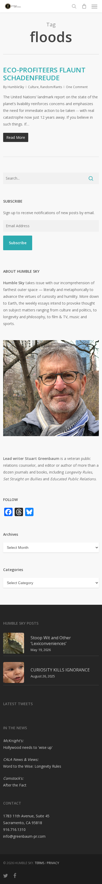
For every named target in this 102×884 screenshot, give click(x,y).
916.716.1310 (14, 829)
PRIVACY (53, 863)
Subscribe (17, 242)
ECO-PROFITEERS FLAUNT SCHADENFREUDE (44, 73)
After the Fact (14, 785)
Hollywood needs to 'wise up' (28, 747)
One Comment (77, 87)
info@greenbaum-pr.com (24, 836)
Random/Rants (51, 87)
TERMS (39, 863)
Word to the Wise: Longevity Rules (32, 766)
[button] (94, 6)
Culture (33, 87)
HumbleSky (16, 87)
